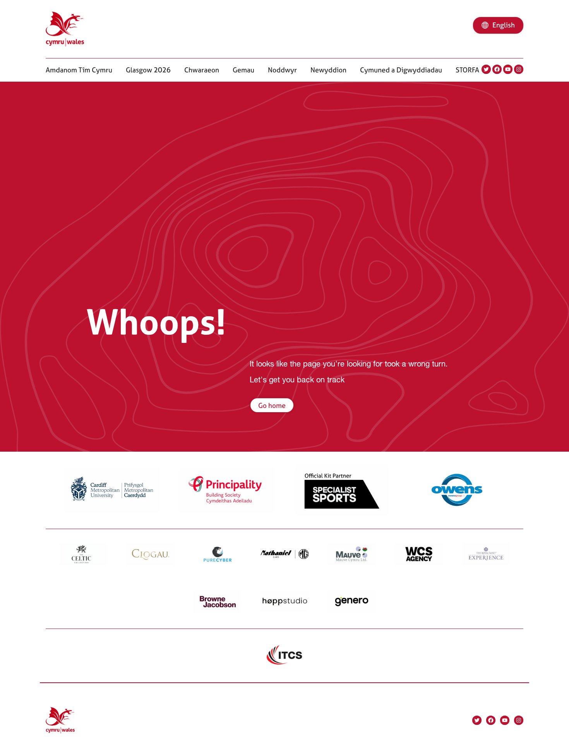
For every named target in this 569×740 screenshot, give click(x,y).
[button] (79, 69)
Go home (272, 405)
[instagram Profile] (518, 69)
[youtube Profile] (507, 69)
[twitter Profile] (486, 69)
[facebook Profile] (497, 69)
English (503, 25)
